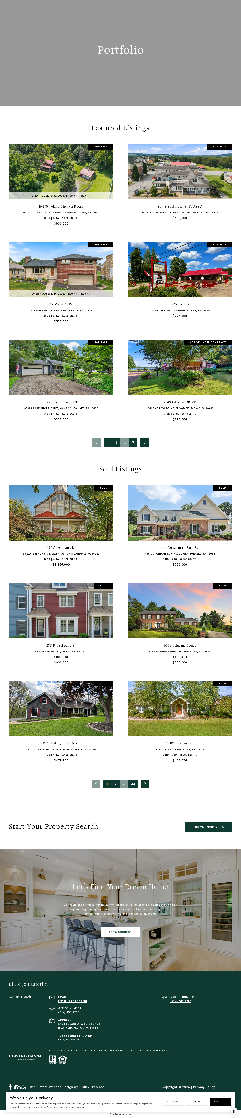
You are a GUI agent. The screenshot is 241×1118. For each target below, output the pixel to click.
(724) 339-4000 (180, 1001)
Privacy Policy (204, 1087)
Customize (197, 1101)
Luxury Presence (92, 1087)
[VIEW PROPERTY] (61, 183)
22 (133, 784)
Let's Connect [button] (120, 932)
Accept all (220, 1101)
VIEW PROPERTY (61, 186)
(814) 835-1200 (68, 1012)
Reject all (173, 1101)
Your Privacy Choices (120, 1114)
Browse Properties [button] (209, 827)
